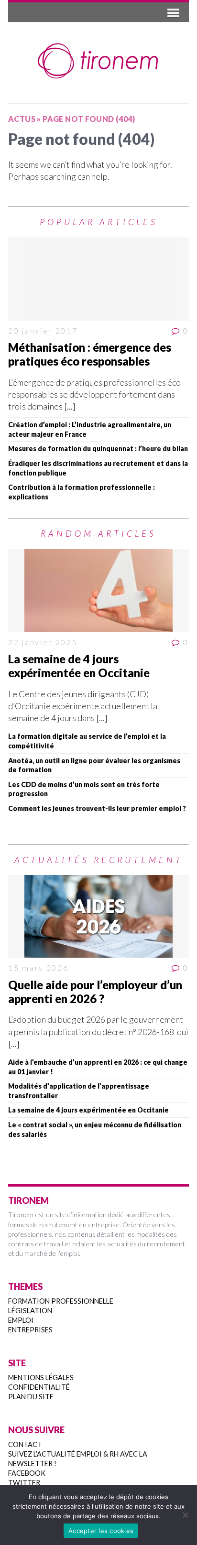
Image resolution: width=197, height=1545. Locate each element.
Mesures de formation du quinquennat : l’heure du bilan (98, 448)
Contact (25, 1444)
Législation (30, 1311)
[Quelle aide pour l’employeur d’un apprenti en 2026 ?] (98, 916)
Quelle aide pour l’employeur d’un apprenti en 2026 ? (95, 991)
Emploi (20, 1320)
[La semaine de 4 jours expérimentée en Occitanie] (98, 590)
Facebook (26, 1473)
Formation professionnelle (60, 1301)
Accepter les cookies (100, 1530)
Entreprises (30, 1330)
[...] (70, 406)
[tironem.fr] (98, 61)
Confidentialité (39, 1387)
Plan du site (31, 1397)
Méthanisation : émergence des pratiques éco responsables (89, 354)
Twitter (24, 1483)
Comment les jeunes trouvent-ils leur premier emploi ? (97, 808)
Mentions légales (41, 1377)
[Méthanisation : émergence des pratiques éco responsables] (98, 279)
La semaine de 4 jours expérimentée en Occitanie (79, 666)
